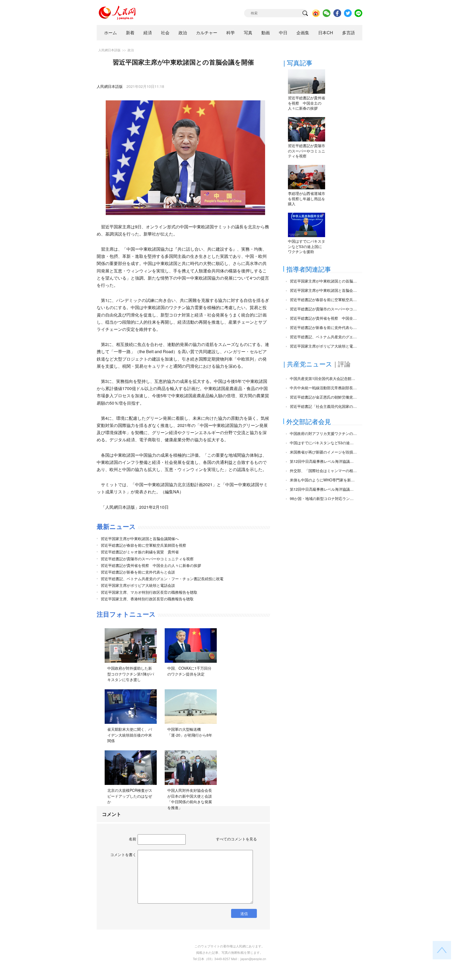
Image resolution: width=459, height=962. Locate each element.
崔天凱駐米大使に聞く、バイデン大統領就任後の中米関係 (129, 734)
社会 (165, 32)
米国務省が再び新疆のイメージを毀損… (323, 452)
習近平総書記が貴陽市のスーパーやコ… (323, 308)
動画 (265, 32)
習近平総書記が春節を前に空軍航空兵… (323, 299)
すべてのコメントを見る (236, 838)
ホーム (110, 32)
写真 (248, 32)
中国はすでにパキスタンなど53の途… (322, 442)
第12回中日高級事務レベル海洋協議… (322, 461)
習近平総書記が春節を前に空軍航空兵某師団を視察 (143, 545)
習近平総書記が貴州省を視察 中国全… (323, 318)
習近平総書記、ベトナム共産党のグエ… (323, 336)
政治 (182, 32)
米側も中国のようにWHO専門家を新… (322, 479)
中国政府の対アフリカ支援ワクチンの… (323, 433)
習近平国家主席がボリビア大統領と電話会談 (138, 585)
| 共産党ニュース (307, 363)
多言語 (348, 32)
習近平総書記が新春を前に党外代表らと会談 (138, 572)
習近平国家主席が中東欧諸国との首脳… (323, 281)
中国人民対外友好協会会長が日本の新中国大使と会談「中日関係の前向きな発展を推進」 (189, 799)
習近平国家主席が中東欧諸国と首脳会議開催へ (140, 538)
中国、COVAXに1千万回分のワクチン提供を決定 (189, 671)
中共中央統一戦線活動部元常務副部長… (323, 387)
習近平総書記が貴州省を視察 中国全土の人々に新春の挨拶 (151, 565)
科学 (230, 32)
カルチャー (206, 32)
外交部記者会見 (308, 421)
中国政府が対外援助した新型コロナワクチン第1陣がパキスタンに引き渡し (130, 673)
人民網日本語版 (109, 50)
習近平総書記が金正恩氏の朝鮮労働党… (323, 397)
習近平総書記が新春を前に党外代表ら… (323, 327)
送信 (244, 913)
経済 (147, 32)
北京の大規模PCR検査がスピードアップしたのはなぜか (129, 796)
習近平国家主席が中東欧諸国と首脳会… (323, 290)
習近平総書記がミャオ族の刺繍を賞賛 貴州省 (140, 551)
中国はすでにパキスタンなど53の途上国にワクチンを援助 (306, 246)
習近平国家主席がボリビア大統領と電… (323, 346)
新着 (130, 32)
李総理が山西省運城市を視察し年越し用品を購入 (306, 198)
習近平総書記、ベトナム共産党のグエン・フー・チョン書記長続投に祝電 (162, 578)
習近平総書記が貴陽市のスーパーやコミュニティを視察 (147, 558)
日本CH (325, 32)
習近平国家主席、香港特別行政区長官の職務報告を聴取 (147, 598)
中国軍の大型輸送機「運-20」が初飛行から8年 (189, 732)
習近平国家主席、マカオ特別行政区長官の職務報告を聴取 (149, 592)
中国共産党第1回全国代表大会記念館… (322, 378)
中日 (283, 32)
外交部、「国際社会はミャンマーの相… (323, 470)
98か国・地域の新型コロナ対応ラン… (322, 498)
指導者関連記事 (308, 268)
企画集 (302, 32)
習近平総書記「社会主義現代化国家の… (323, 406)
